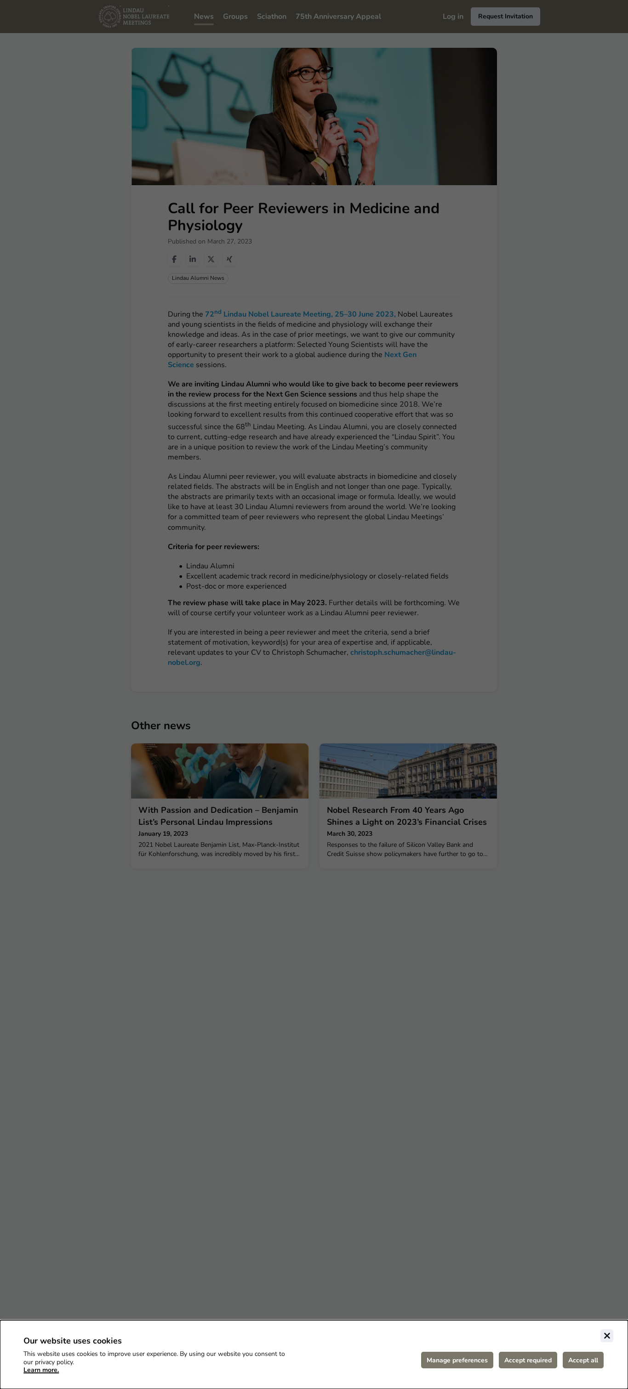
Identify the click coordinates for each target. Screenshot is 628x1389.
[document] (314, 1354)
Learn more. (41, 1370)
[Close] (606, 1335)
